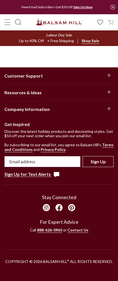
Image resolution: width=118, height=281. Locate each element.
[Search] (18, 22)
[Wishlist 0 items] (100, 22)
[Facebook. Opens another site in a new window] (59, 207)
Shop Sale (90, 40)
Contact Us (78, 230)
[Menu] (7, 22)
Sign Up (98, 161)
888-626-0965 (49, 230)
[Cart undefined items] (111, 22)
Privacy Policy (53, 149)
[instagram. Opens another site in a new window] (46, 207)
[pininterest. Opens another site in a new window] (71, 207)
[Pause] (112, 7)
